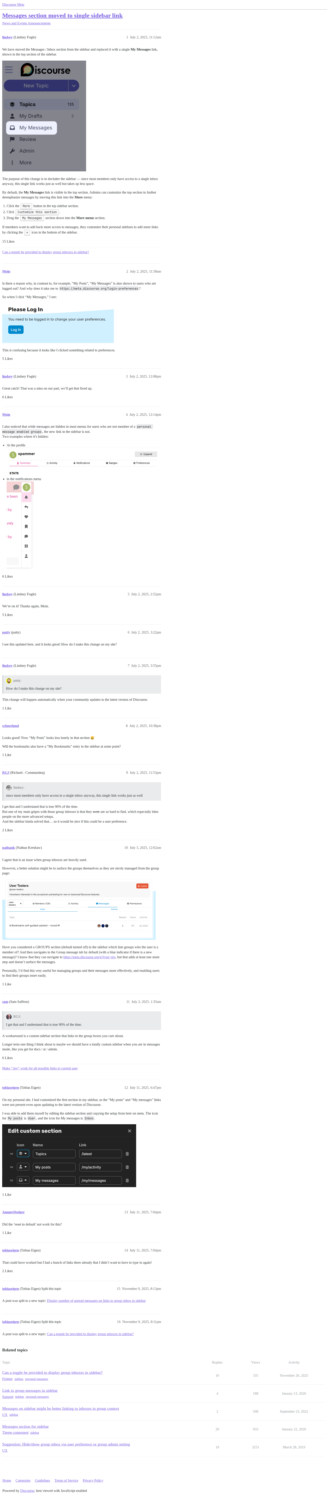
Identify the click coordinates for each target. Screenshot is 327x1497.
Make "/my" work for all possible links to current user (40, 1068)
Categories (23, 1480)
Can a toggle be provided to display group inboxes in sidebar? (45, 252)
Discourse (27, 1491)
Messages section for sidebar (25, 1426)
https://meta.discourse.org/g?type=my (89, 957)
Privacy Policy (93, 1480)
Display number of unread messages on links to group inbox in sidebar (96, 1301)
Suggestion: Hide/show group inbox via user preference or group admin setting (66, 1444)
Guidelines (42, 1480)
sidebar (18, 1379)
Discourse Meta (13, 4)
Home (6, 1480)
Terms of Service (66, 1480)
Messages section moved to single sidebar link (62, 15)
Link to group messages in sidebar (30, 1390)
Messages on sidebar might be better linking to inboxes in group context (60, 1408)
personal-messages (36, 1379)
